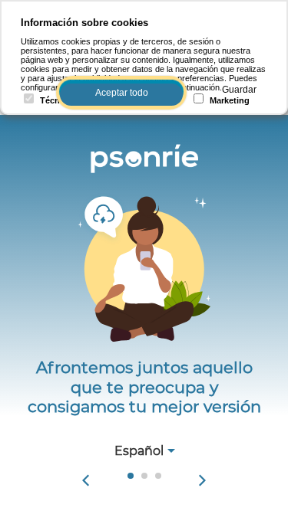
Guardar (239, 89)
